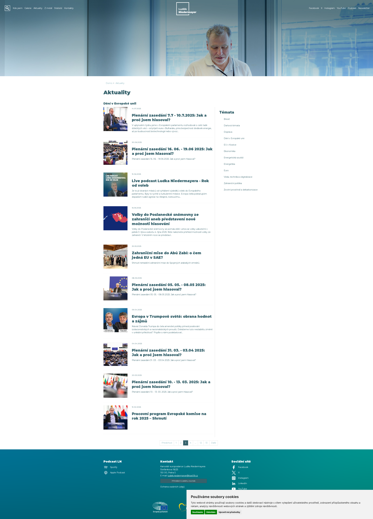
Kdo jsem (17, 8)
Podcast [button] (352, 8)
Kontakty (69, 8)
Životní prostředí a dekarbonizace (241, 189)
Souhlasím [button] (197, 512)
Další (213, 443)
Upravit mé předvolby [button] (229, 512)
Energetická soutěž (233, 157)
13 (206, 443)
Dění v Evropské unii (234, 138)
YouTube (341, 8)
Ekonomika (229, 151)
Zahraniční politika (233, 183)
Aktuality (38, 8)
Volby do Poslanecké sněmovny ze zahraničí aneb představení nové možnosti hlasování (165, 219)
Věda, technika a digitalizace (238, 177)
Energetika (229, 164)
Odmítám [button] (210, 512)
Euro (226, 170)
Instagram (329, 8)
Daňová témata (232, 125)
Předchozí (167, 443)
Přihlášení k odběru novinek (183, 481)
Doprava (228, 132)
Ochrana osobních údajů (172, 486)
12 (201, 443)
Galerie (27, 8)
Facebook (314, 8)
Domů (109, 83)
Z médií (48, 8)
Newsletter (364, 8)
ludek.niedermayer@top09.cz (183, 475)
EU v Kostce (230, 144)
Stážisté (58, 8)
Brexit (227, 119)
